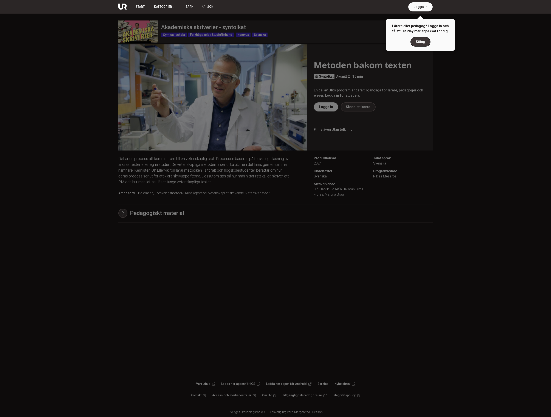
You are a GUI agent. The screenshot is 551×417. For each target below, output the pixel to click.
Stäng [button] (420, 42)
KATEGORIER (163, 6)
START (140, 6)
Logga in (420, 7)
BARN (189, 6)
